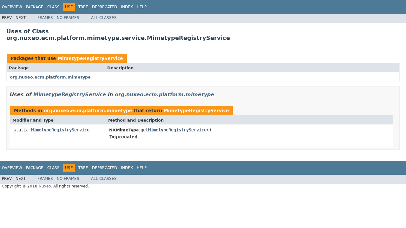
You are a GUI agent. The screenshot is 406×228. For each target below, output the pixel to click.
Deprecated (104, 7)
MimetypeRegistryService (90, 58)
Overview (12, 7)
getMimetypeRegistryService (173, 129)
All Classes (104, 18)
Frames (45, 18)
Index (127, 7)
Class (53, 7)
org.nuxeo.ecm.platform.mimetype (50, 77)
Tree (83, 7)
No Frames (68, 18)
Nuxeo (45, 186)
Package (34, 7)
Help (142, 7)
